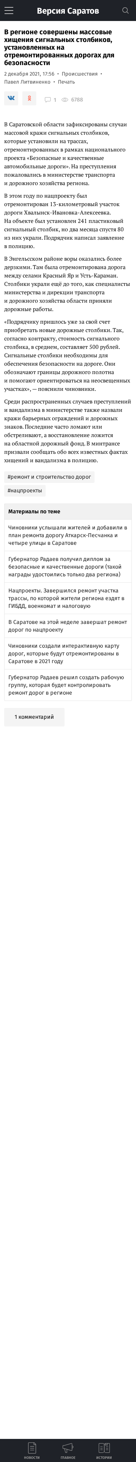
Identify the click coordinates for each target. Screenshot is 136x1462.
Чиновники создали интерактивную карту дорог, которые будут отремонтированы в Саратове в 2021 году (63, 653)
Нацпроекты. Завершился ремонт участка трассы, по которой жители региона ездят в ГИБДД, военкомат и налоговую (66, 598)
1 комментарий (34, 717)
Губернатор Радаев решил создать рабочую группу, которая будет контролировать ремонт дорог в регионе (66, 685)
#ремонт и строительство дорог (49, 476)
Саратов (68, 11)
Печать (66, 82)
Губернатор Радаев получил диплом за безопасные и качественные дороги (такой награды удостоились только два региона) (65, 567)
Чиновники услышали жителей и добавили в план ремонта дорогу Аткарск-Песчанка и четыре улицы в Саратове (67, 535)
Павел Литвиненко (27, 82)
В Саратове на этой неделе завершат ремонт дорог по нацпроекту (67, 626)
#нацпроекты (25, 490)
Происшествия (80, 74)
